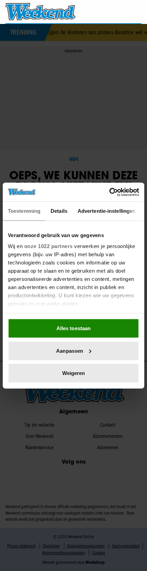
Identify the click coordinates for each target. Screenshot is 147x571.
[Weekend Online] (40, 11)
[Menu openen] (108, 11)
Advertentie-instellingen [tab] (106, 211)
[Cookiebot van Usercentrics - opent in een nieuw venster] (109, 191)
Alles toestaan (73, 328)
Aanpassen (69, 350)
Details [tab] (59, 211)
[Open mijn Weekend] (121, 11)
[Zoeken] (136, 12)
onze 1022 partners (48, 246)
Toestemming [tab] (24, 211)
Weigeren (73, 373)
